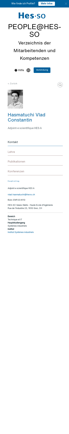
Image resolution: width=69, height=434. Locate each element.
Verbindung (42, 70)
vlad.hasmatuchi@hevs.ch (21, 195)
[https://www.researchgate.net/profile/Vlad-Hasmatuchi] (60, 84)
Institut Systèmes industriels (21, 232)
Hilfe (20, 70)
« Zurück (12, 84)
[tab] (35, 142)
